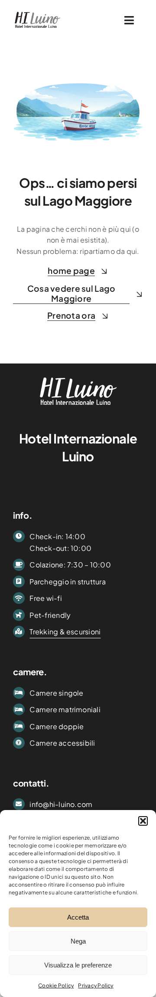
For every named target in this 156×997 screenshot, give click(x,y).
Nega (78, 941)
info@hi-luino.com (60, 804)
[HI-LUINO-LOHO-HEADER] (37, 12)
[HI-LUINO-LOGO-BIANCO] (78, 375)
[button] (143, 821)
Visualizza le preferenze (78, 965)
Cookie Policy (56, 985)
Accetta (78, 917)
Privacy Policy (95, 985)
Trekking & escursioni (65, 631)
